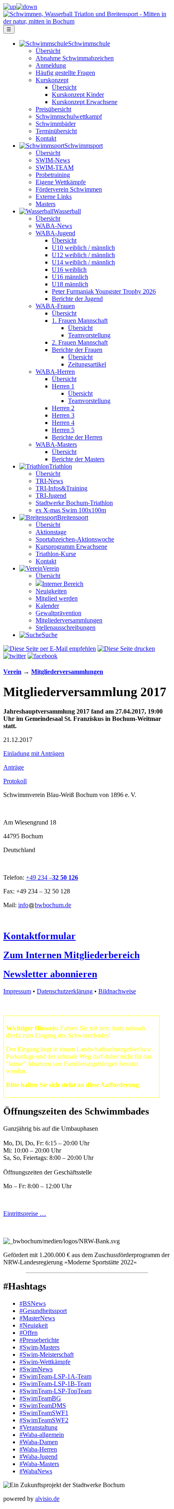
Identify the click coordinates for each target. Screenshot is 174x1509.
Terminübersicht (56, 131)
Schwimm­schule (89, 43)
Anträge (13, 767)
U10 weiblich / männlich (83, 247)
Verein (50, 568)
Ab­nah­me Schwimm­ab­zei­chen (75, 58)
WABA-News (54, 225)
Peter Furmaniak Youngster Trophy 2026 (104, 291)
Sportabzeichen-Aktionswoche (75, 539)
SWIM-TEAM (55, 167)
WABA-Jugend (55, 233)
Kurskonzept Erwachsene (84, 101)
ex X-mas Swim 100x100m (71, 510)
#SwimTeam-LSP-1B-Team (55, 1383)
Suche (49, 634)
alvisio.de (47, 1498)
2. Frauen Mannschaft (80, 342)
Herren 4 (63, 422)
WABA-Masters (56, 444)
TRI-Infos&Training (61, 488)
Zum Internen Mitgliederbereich (71, 955)
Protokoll (15, 781)
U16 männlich (70, 276)
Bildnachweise (117, 991)
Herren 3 (63, 415)
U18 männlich (70, 284)
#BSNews (32, 1303)
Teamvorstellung (89, 335)
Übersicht (48, 50)
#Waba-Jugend (38, 1456)
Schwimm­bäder (56, 123)
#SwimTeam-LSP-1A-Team (55, 1376)
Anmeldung (51, 65)
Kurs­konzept (52, 80)
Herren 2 (63, 408)
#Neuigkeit (33, 1325)
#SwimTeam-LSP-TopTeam (55, 1391)
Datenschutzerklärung (65, 991)
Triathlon (60, 466)
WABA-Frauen (55, 306)
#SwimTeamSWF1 (43, 1412)
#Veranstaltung (38, 1427)
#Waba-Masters (39, 1463)
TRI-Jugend (51, 495)
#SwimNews (36, 1369)
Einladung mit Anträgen (33, 753)
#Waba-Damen (38, 1442)
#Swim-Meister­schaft (46, 1354)
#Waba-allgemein (41, 1434)
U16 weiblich (69, 269)
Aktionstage (51, 532)
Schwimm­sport (83, 145)
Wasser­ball (67, 211)
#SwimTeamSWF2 (43, 1420)
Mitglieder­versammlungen (69, 620)
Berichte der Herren (77, 437)
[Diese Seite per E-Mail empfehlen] (49, 648)
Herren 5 (63, 429)
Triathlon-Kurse (56, 553)
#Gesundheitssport (43, 1310)
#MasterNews (37, 1318)
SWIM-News (53, 160)
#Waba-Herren (38, 1449)
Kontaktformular (39, 936)
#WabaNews (35, 1471)
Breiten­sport (72, 517)
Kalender (47, 605)
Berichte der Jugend (77, 298)
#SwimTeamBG (40, 1398)
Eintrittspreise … (24, 1213)
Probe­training (53, 174)
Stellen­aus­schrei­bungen (65, 627)
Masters (45, 203)
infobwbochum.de (44, 905)
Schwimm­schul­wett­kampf (69, 116)
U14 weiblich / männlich (83, 262)
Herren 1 (63, 386)
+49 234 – (39, 877)
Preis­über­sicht (53, 109)
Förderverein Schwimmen (69, 189)
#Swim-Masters (39, 1347)
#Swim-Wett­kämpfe (44, 1361)
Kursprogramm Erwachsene (71, 546)
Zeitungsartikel (87, 364)
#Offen (28, 1332)
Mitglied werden (57, 598)
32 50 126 (65, 877)
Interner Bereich (62, 583)
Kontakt (46, 138)
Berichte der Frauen (77, 349)
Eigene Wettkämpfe (61, 182)
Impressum (17, 991)
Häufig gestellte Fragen (65, 72)
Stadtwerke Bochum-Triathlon (74, 502)
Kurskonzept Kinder (78, 94)
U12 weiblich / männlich (83, 255)
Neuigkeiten (51, 591)
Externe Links (54, 196)
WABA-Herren (55, 371)
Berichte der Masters (78, 459)
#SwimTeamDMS (42, 1405)
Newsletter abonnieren (50, 974)
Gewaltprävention (58, 613)
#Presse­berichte (39, 1339)
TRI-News (49, 480)
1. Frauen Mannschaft (80, 320)
